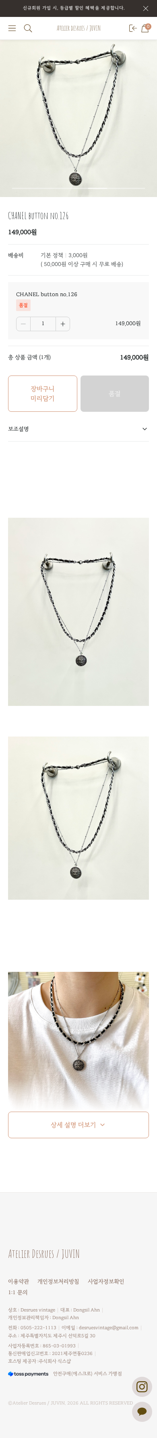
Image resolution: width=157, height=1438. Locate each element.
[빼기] (23, 324)
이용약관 (18, 1281)
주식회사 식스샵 (55, 1361)
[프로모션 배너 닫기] (145, 8)
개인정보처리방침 (58, 1281)
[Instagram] (142, 1387)
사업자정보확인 (106, 1281)
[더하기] (63, 324)
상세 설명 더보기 (73, 1125)
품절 (115, 394)
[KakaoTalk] (142, 1412)
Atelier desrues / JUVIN (79, 28)
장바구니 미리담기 (43, 394)
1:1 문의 (18, 1292)
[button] (12, 28)
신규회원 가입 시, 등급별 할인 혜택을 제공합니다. (74, 7)
